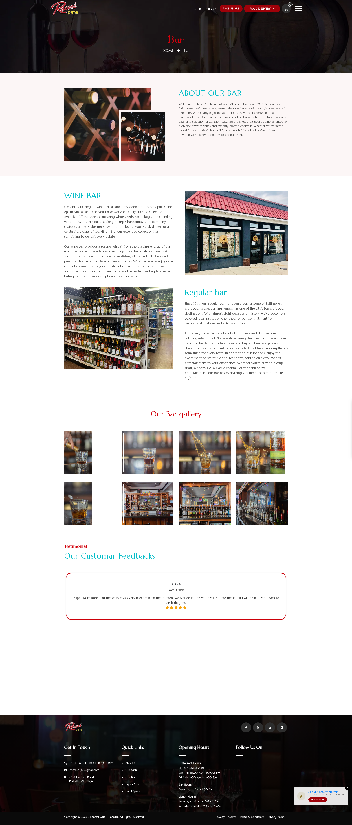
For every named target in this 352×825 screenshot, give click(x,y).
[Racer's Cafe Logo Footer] (73, 726)
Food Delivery (261, 8)
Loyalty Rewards (226, 817)
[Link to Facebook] (246, 727)
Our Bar (129, 777)
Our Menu (131, 770)
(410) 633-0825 (103, 763)
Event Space (132, 791)
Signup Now (317, 799)
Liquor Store (132, 784)
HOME (168, 50)
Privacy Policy (276, 817)
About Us (130, 763)
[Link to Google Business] (282, 727)
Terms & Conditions (251, 817)
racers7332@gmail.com (84, 770)
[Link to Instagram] (270, 727)
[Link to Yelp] (258, 727)
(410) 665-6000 (81, 763)
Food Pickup (231, 8)
